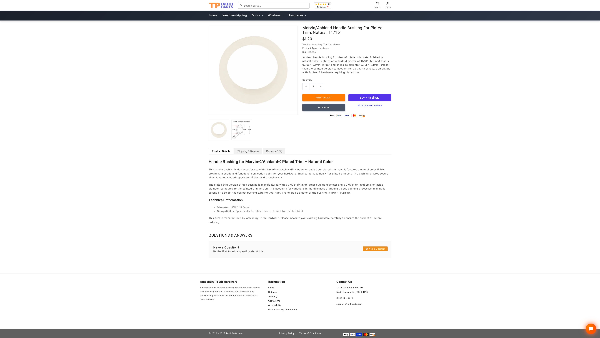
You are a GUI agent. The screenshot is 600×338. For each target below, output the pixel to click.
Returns (272, 292)
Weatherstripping (234, 15)
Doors (256, 15)
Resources (295, 15)
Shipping (273, 296)
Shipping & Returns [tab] (248, 151)
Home (213, 15)
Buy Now (324, 107)
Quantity (307, 80)
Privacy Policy (287, 333)
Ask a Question (376, 248)
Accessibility (274, 305)
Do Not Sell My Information (282, 309)
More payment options (370, 105)
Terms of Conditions (310, 333)
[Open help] (591, 329)
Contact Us (274, 301)
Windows (274, 15)
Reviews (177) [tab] (274, 151)
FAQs (271, 287)
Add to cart (324, 97)
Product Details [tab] (221, 151)
